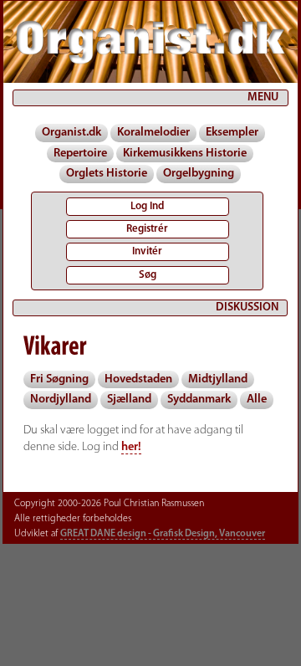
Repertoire (80, 153)
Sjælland (129, 399)
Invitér (147, 251)
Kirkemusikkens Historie (185, 153)
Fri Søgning (59, 379)
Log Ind (147, 206)
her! (131, 447)
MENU (262, 97)
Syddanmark (199, 399)
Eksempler (232, 132)
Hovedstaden (138, 379)
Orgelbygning (198, 173)
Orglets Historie (106, 173)
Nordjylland (60, 399)
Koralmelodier (153, 132)
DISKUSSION (247, 307)
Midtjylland (217, 379)
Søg (147, 274)
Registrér (147, 228)
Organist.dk (71, 132)
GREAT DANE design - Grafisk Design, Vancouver (162, 534)
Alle (257, 399)
